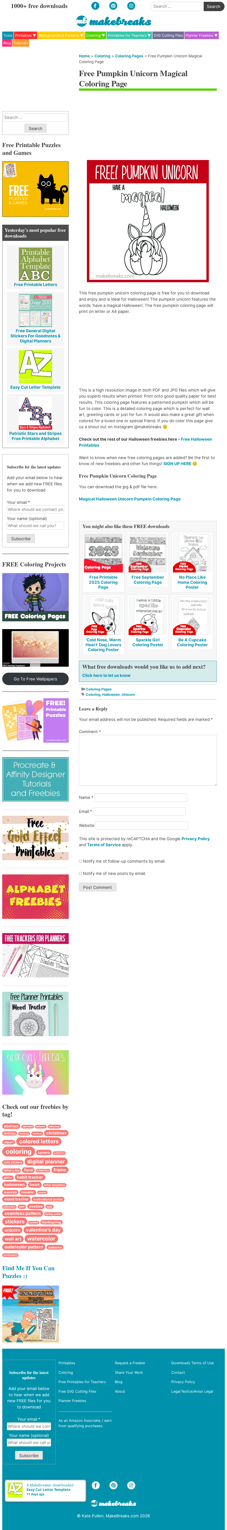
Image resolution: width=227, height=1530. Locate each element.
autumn (40, 1126)
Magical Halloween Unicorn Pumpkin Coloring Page (130, 498)
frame (60, 1169)
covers (44, 1152)
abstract (11, 1126)
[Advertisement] (148, 127)
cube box (59, 1153)
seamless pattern (22, 1213)
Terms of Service (104, 844)
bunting (24, 1133)
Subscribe (21, 538)
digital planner (46, 1161)
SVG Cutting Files (168, 35)
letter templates (54, 1185)
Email (85, 811)
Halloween (111, 694)
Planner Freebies (199, 35)
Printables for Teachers (127, 35)
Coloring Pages (129, 56)
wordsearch (10, 1255)
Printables (23, 35)
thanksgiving (51, 1222)
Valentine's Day (43, 1230)
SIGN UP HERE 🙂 (180, 463)
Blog (7, 43)
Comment (90, 731)
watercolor (41, 1238)
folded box (43, 1170)
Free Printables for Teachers (82, 1382)
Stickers (15, 1221)
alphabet (28, 1126)
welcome (55, 1247)
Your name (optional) (27, 518)
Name (86, 797)
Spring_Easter (53, 1214)
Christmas (56, 1133)
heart (35, 1184)
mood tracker (16, 1199)
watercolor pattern (23, 1247)
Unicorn (128, 694)
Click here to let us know (106, 675)
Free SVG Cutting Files (77, 1391)
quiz (49, 1206)
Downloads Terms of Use (192, 1363)
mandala (10, 1192)
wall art (13, 1239)
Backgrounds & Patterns (59, 35)
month (42, 1192)
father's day (12, 1170)
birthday (10, 1133)
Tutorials (21, 43)
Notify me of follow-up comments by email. (124, 861)
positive (36, 1206)
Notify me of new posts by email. (114, 873)
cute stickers (13, 1162)
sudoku (33, 1222)
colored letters (39, 1141)
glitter (8, 1177)
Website (86, 825)
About (120, 1391)
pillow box (10, 1206)
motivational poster (48, 1199)
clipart (9, 1142)
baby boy (54, 1126)
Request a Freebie (130, 1363)
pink (22, 1206)
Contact (178, 1372)
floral (28, 1170)
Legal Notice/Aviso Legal (192, 1391)
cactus (37, 1133)
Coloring (93, 35)
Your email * (18, 502)
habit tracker (30, 1177)
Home (84, 56)
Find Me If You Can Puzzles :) (28, 1271)
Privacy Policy (196, 838)
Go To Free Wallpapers (35, 678)
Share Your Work (129, 1372)
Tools (7, 35)
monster (27, 1192)
